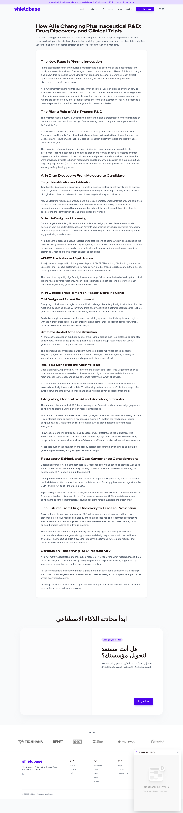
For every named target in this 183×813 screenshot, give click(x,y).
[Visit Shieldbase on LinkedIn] (23, 774)
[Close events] (177, 752)
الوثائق (120, 765)
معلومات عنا (98, 765)
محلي (120, 9)
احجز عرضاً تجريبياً (145, 9)
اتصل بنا (142, 701)
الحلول (92, 9)
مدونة (96, 773)
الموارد (127, 9)
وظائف (96, 769)
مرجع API (121, 769)
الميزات (72, 765)
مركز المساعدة (123, 773)
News (96, 777)
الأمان (103, 9)
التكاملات (73, 769)
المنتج (82, 9)
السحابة (111, 9)
